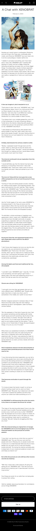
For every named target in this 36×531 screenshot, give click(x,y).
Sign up (18, 504)
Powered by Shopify (23, 522)
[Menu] (2, 3)
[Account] (30, 3)
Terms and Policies (18, 525)
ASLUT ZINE (15, 522)
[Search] (6, 3)
